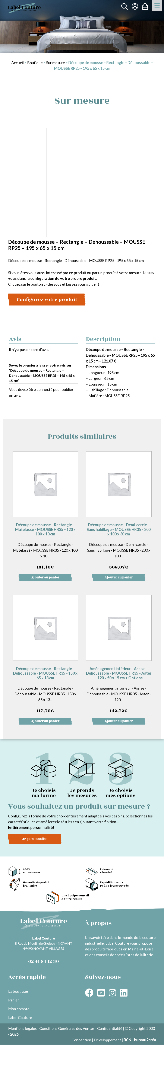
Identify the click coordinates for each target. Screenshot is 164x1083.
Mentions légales (22, 1028)
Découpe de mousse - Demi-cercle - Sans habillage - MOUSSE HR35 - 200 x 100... (119, 546)
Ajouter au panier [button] (45, 577)
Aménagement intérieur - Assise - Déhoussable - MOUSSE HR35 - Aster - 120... (118, 690)
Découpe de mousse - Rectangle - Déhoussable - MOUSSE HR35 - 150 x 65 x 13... (45, 690)
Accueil (17, 62)
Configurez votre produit (47, 299)
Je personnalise (34, 838)
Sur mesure (55, 62)
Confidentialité (109, 1028)
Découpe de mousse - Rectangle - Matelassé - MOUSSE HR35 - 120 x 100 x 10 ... (45, 546)
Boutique (35, 62)
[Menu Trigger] (157, 5)
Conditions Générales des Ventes (67, 1028)
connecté (45, 389)
